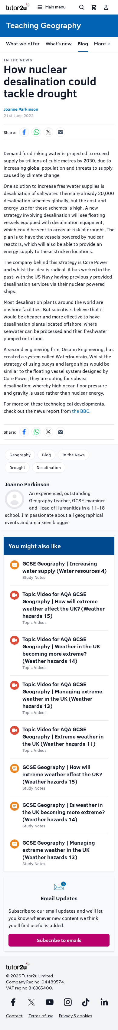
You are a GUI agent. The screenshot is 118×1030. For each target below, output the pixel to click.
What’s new (59, 44)
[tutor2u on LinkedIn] (104, 1002)
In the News (73, 455)
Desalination (49, 467)
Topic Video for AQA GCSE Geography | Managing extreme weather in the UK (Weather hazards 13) (62, 694)
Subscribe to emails (59, 940)
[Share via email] (60, 132)
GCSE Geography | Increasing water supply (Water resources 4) (64, 567)
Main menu (55, 7)
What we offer (23, 44)
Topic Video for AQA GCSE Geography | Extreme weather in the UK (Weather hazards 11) (63, 736)
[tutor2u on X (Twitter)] (31, 1002)
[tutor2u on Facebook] (13, 1002)
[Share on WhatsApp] (36, 132)
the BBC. (81, 411)
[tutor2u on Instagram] (68, 1002)
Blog (83, 44)
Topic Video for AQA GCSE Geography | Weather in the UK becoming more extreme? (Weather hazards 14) (61, 649)
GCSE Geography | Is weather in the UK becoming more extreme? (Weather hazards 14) (63, 812)
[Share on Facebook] (24, 132)
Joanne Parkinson (21, 109)
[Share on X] (48, 132)
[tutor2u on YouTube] (49, 1002)
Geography (20, 455)
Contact (14, 1016)
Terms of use (40, 1016)
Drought (17, 467)
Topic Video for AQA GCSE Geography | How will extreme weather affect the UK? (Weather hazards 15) (63, 604)
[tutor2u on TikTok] (86, 1002)
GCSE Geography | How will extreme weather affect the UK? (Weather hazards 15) (62, 774)
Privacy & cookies (75, 1016)
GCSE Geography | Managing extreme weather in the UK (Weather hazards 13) (58, 850)
